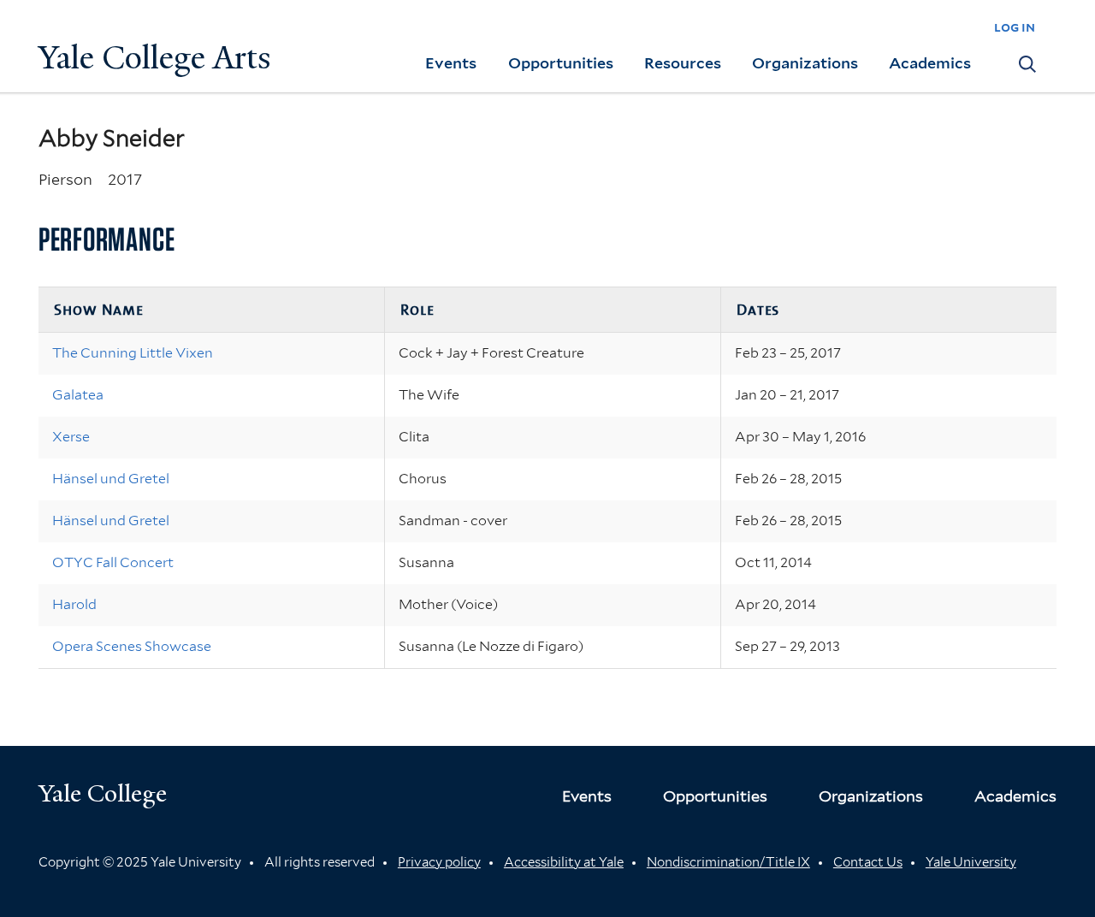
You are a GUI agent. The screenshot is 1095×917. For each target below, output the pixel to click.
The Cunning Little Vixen (132, 353)
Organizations (805, 63)
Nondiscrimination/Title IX (728, 862)
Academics (930, 63)
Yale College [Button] (102, 793)
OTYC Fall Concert (113, 562)
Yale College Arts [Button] (154, 58)
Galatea (78, 395)
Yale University (971, 862)
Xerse (71, 437)
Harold (74, 604)
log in (1014, 27)
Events (450, 63)
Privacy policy (439, 862)
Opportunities (560, 63)
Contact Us (868, 862)
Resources (682, 63)
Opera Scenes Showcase (131, 646)
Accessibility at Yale (564, 862)
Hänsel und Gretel (110, 478)
